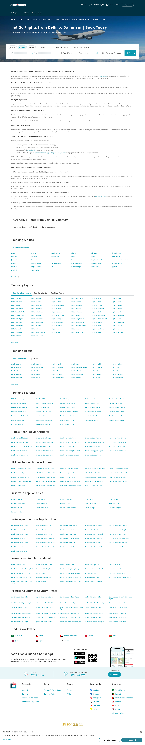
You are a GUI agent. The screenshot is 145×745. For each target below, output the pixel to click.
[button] (13, 47)
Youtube (96, 705)
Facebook (96, 690)
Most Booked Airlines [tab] (21, 248)
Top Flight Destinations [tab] (22, 293)
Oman (117, 705)
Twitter (96, 702)
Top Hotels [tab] (33, 359)
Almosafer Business (30, 698)
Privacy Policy (49, 694)
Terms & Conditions (52, 690)
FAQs (69, 694)
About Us (25, 690)
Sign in (127, 5)
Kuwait (118, 694)
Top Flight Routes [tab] (57, 293)
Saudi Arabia (120, 690)
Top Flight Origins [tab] (40, 293)
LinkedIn (96, 694)
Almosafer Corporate (30, 702)
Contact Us (71, 690)
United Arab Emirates (124, 698)
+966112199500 (37, 675)
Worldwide (119, 713)
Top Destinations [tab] (19, 359)
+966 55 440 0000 (77, 675)
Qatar (117, 709)
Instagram (97, 698)
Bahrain (118, 702)
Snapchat (96, 709)
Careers (25, 694)
